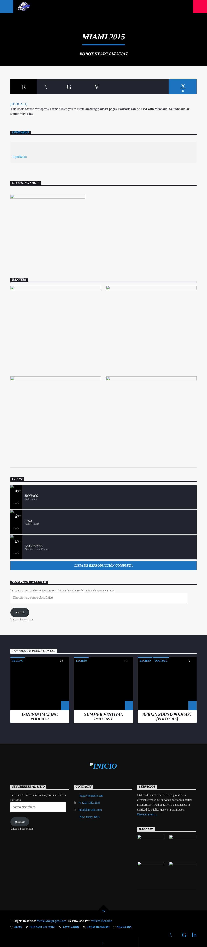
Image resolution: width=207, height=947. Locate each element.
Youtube (160, 660)
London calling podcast (40, 716)
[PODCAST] (18, 104)
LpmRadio (20, 132)
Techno (17, 660)
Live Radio (71, 927)
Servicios (124, 927)
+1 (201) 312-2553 (89, 802)
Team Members (98, 927)
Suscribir (20, 612)
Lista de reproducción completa (103, 565)
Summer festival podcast (103, 716)
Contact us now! (42, 927)
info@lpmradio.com (90, 809)
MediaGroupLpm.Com (51, 921)
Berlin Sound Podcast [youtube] (167, 716)
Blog (18, 927)
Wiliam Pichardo (101, 921)
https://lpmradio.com (92, 795)
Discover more (146, 814)
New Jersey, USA (90, 816)
